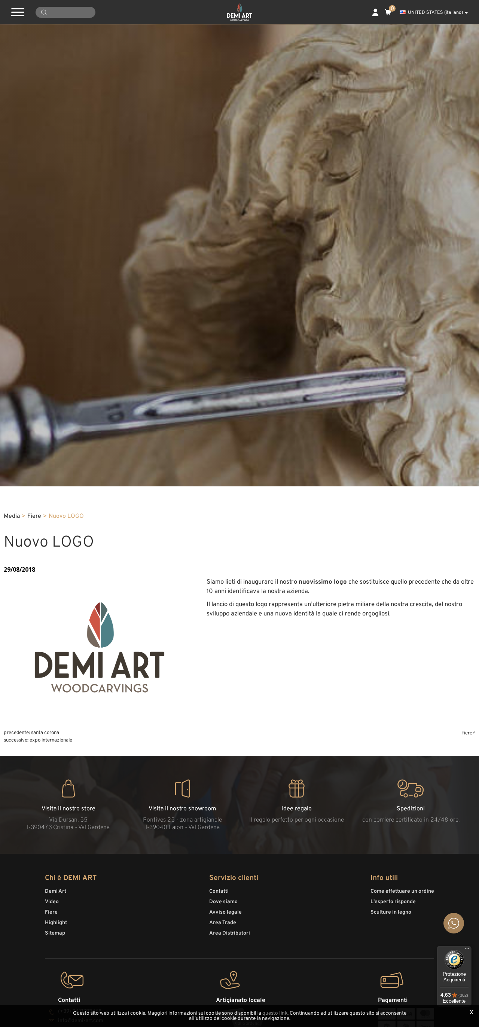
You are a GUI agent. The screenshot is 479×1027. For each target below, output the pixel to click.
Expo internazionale (51, 740)
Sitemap (55, 933)
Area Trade (222, 923)
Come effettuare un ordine (402, 891)
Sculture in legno (390, 912)
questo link (274, 1013)
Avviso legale (225, 912)
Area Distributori (229, 933)
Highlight (56, 923)
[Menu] (467, 950)
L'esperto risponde (393, 902)
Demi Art (55, 891)
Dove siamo (223, 902)
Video (52, 902)
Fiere (34, 516)
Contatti (219, 891)
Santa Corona (45, 733)
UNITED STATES (435, 13)
